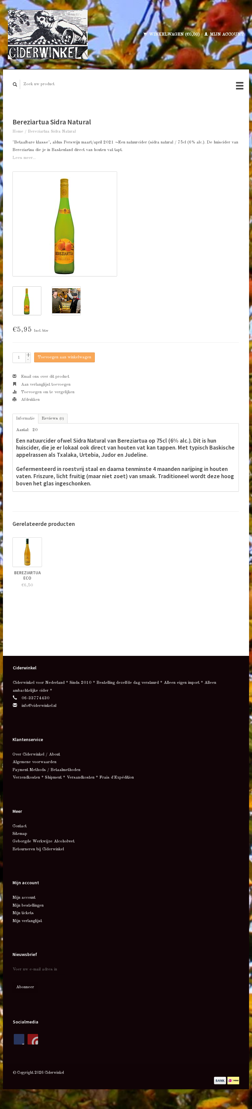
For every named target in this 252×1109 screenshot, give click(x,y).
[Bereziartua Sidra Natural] (65, 224)
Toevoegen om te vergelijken (47, 392)
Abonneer (25, 987)
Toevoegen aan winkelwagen (64, 357)
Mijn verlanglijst (27, 921)
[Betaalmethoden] (220, 1080)
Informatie (25, 418)
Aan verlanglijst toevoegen (45, 384)
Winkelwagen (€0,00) (174, 34)
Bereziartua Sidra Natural (52, 131)
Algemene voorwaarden (34, 762)
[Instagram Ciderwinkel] (33, 1039)
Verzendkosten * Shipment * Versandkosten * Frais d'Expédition (73, 777)
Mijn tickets (23, 913)
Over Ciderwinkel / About (36, 754)
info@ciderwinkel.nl (39, 706)
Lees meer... (24, 158)
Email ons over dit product (44, 376)
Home (17, 131)
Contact (19, 826)
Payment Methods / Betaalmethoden (46, 770)
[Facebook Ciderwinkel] (19, 1039)
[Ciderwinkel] (60, 34)
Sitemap (19, 834)
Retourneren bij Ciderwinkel (38, 849)
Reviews (53, 418)
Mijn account (226, 34)
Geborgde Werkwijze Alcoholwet (43, 841)
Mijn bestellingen (28, 905)
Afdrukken (30, 400)
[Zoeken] (15, 84)
